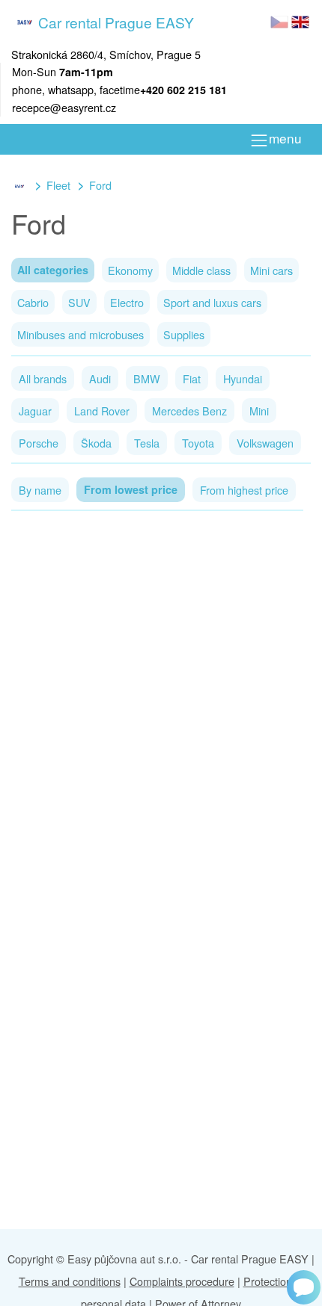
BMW (146, 378)
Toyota (198, 443)
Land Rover (102, 410)
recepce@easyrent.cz (64, 107)
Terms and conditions (70, 1281)
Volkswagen (265, 443)
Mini (259, 410)
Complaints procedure (182, 1281)
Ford (100, 185)
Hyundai (242, 378)
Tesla (147, 443)
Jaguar (35, 410)
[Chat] (304, 1287)
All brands (43, 378)
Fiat (192, 378)
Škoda (96, 443)
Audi (100, 378)
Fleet (58, 185)
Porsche (38, 443)
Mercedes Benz (189, 410)
